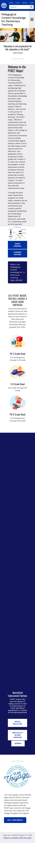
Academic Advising (17, 253)
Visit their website (15, 820)
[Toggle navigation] (32, 19)
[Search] (31, 7)
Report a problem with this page (17, 838)
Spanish (18, 743)
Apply (25, 3)
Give (32, 3)
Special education (17, 723)
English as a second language (17, 735)
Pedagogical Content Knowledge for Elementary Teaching (13, 19)
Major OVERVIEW (17, 245)
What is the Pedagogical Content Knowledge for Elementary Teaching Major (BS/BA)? (16, 272)
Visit (18, 3)
